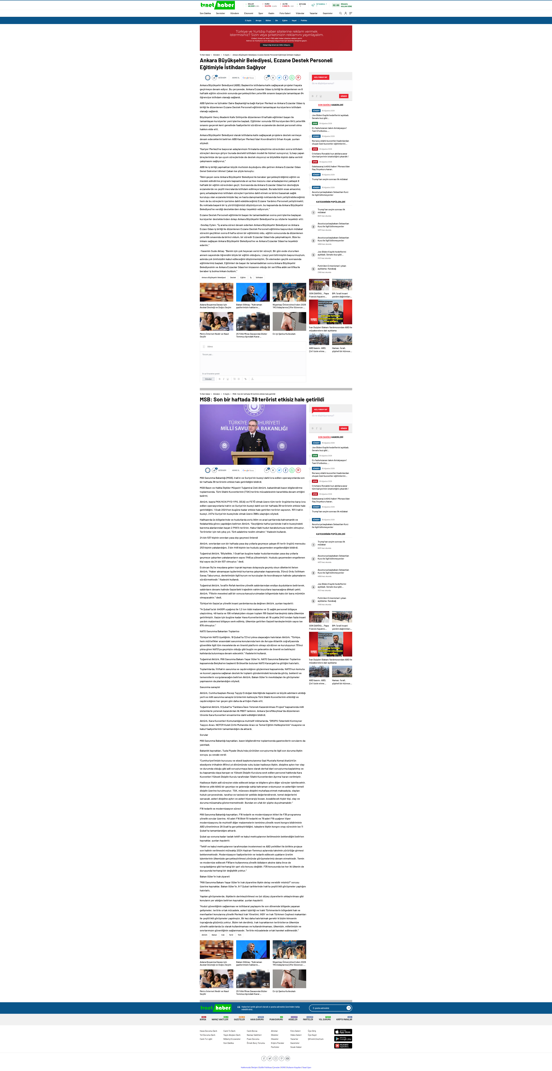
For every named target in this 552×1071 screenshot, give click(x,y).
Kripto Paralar (344, 1018)
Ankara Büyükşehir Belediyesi (214, 277)
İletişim (255, 1067)
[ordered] (235, 379)
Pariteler (308, 1018)
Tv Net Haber (205, 55)
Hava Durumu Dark (208, 1031)
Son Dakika (205, 13)
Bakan (214, 935)
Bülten (268, 20)
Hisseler (293, 1018)
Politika (304, 20)
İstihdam (259, 277)
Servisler (220, 13)
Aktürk (204, 935)
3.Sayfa (248, 20)
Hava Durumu (257, 1018)
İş (250, 277)
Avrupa (258, 20)
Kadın (271, 13)
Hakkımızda (246, 1067)
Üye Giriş (312, 1031)
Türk (239, 935)
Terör (231, 935)
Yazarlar (314, 13)
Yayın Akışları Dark (231, 1035)
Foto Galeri (285, 13)
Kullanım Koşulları (294, 1067)
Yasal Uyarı (306, 1067)
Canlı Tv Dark (229, 1031)
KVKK (283, 1067)
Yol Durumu (325, 1018)
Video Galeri (295, 1035)
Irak (223, 935)
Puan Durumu (276, 1018)
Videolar (300, 13)
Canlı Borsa (252, 1031)
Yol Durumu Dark (207, 1035)
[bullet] (239, 379)
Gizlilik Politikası (265, 1067)
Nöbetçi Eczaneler (232, 1039)
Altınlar (274, 1031)
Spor (260, 13)
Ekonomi (248, 13)
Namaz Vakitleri (220, 1018)
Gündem (234, 13)
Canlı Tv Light (206, 1039)
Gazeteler (328, 13)
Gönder (208, 379)
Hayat (294, 20)
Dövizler (274, 1035)
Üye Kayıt (312, 1035)
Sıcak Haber (296, 1047)
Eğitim (285, 20)
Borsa (203, 1018)
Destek (233, 277)
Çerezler (276, 1067)
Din (276, 20)
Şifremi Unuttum (315, 1039)
